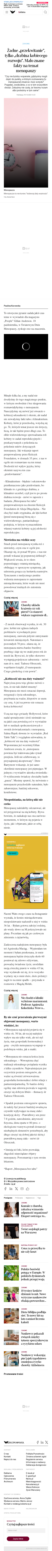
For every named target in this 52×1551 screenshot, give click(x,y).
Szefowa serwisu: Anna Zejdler (17, 1498)
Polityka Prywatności (35, 1454)
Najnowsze (30, 1198)
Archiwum (8, 1481)
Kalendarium (31, 1509)
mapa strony (9, 1509)
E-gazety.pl (31, 1476)
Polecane (19, 1198)
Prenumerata (10, 1479)
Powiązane (8, 1198)
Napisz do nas (10, 1459)
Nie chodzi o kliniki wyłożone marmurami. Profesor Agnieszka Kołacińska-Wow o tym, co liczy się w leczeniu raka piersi (34, 1003)
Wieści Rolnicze (33, 1487)
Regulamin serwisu (34, 1459)
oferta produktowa (12, 1513)
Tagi (39, 1198)
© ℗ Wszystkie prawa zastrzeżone (19, 1181)
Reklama (8, 1473)
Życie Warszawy (33, 1490)
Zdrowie (26, 44)
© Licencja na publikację (15, 1179)
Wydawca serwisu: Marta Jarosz (18, 1501)
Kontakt (7, 1456)
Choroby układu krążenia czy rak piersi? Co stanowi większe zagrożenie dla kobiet (34, 610)
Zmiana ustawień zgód (36, 1456)
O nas (6, 1454)
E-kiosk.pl (30, 1473)
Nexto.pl (29, 1479)
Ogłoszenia (9, 1476)
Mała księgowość (33, 1481)
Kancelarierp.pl (32, 1484)
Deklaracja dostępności (36, 1465)
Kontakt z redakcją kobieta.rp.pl (17, 1504)
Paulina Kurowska (12, 306)
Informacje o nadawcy (35, 1462)
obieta (21, 12)
